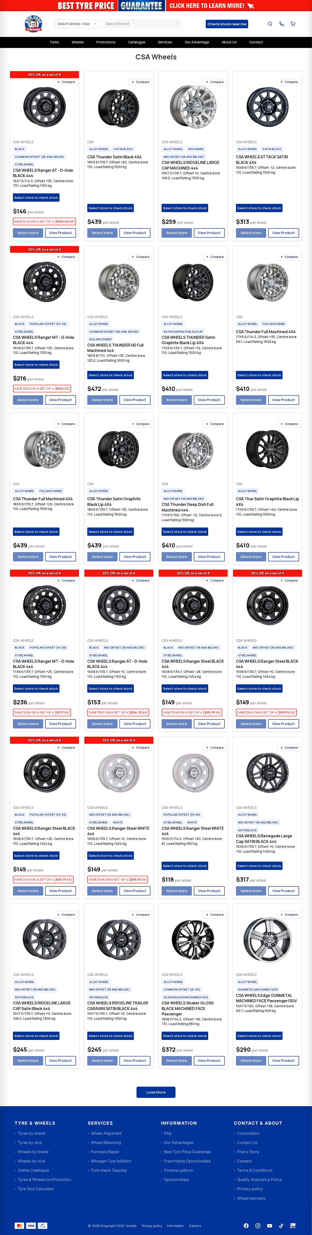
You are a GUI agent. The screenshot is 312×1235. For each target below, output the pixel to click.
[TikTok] (281, 1225)
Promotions (106, 42)
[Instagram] (258, 1225)
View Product (60, 232)
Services (165, 42)
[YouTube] (269, 1225)
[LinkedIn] (293, 1225)
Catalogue (136, 42)
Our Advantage (197, 42)
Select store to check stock (36, 197)
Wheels (78, 42)
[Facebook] (246, 1225)
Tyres (54, 42)
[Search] (270, 24)
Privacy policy (152, 1226)
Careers (195, 1226)
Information (175, 1226)
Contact (256, 42)
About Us (229, 42)
